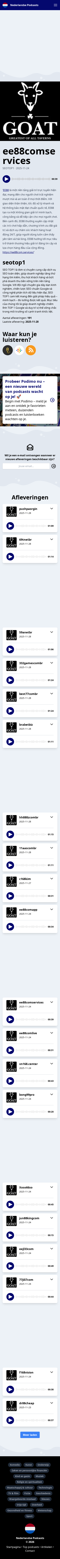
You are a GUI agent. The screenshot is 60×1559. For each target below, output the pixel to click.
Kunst (28, 1464)
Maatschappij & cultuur (20, 1487)
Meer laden (30, 1435)
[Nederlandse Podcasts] (30, 1528)
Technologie (45, 1487)
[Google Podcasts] (19, 350)
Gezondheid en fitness (19, 1510)
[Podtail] (7, 350)
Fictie (27, 1493)
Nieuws (45, 1498)
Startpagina (13, 1547)
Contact (30, 1550)
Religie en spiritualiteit (29, 1481)
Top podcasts (31, 1547)
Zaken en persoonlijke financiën (29, 1470)
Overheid (37, 1504)
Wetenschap (44, 1510)
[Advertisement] (30, 40)
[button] (55, 5)
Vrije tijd (21, 1504)
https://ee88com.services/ (18, 252)
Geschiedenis (43, 1493)
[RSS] (30, 350)
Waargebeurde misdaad (22, 1498)
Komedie (15, 1464)
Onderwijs (43, 1464)
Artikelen (46, 1547)
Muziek (40, 1476)
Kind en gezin (22, 1476)
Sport (29, 1516)
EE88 (6, 190)
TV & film (13, 1493)
